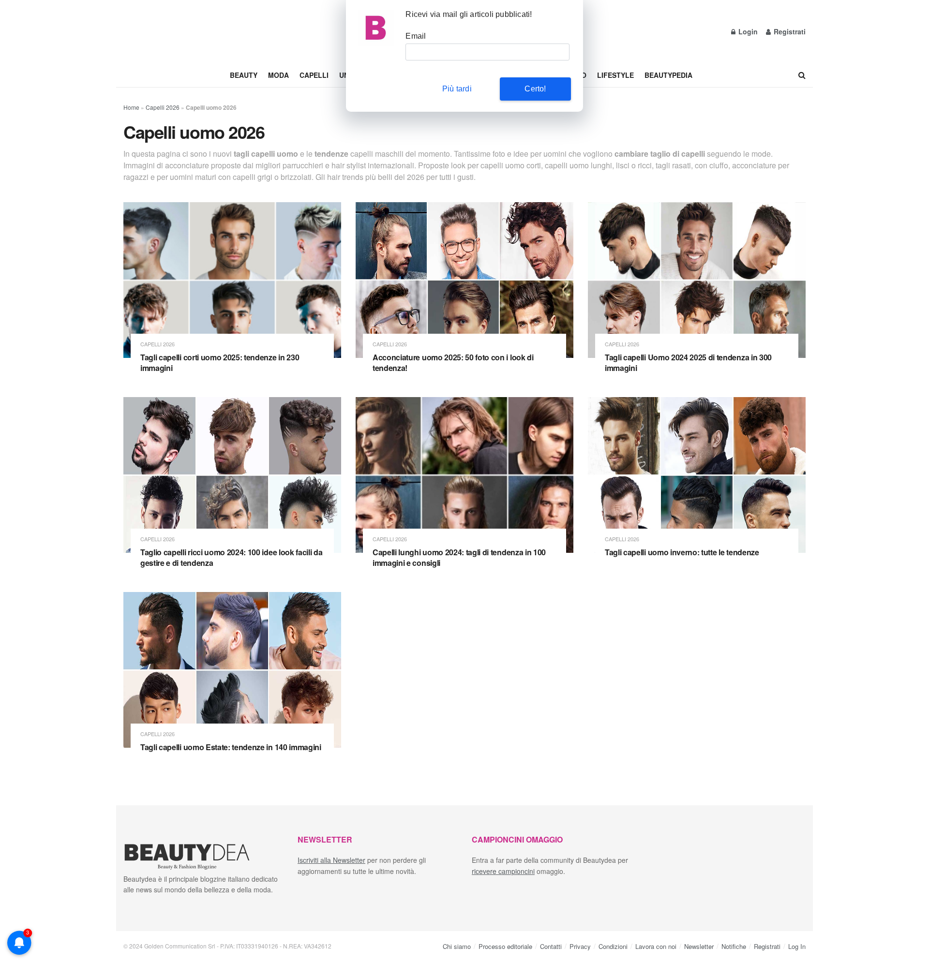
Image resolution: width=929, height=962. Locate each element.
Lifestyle (615, 75)
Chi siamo (457, 946)
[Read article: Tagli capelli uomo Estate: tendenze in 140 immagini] (232, 670)
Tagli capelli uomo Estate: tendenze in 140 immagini (230, 747)
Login (747, 31)
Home (131, 107)
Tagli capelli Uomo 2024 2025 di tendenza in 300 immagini (688, 362)
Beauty (243, 75)
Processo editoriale (505, 946)
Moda (278, 75)
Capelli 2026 (163, 107)
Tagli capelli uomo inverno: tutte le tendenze (682, 552)
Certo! (535, 89)
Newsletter (699, 946)
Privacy (580, 946)
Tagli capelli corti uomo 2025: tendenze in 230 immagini (219, 362)
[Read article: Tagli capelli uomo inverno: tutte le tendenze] (697, 475)
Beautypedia (668, 75)
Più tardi (457, 89)
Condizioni (613, 946)
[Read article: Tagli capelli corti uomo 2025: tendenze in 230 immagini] (232, 280)
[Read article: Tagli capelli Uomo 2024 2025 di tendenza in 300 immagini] (697, 280)
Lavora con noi (655, 946)
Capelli (314, 75)
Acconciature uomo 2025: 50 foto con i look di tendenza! (453, 362)
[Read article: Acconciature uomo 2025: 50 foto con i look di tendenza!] (464, 280)
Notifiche (733, 946)
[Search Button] (802, 75)
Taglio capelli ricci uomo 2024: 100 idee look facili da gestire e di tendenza (231, 557)
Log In (797, 946)
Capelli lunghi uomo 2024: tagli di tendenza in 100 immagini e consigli (459, 557)
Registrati (789, 31)
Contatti (551, 946)
